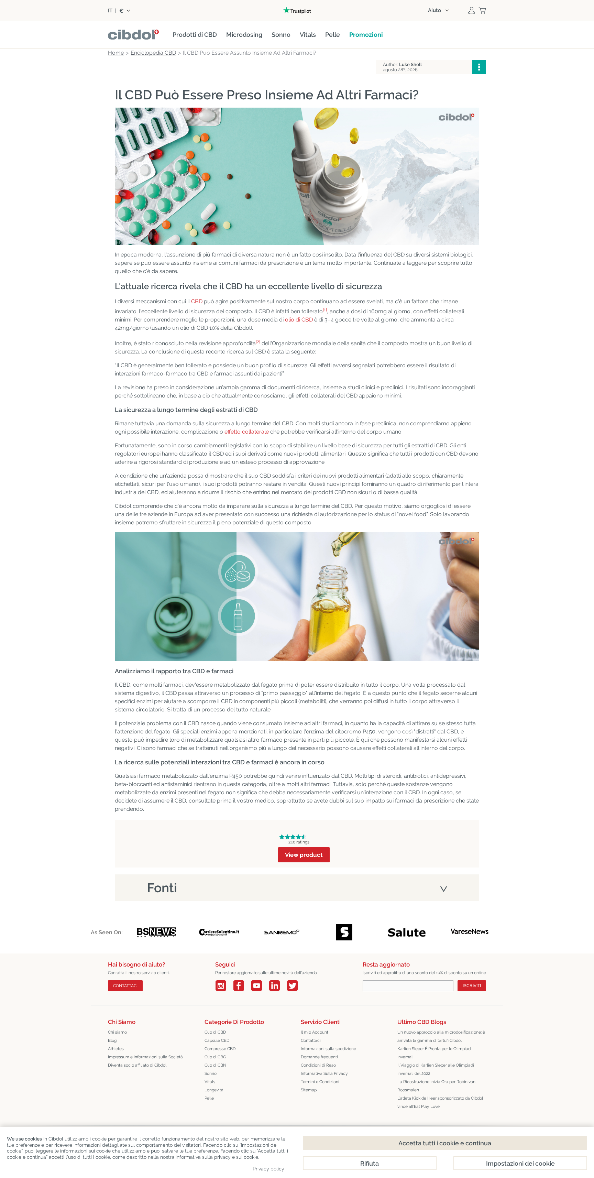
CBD (196, 301)
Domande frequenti (319, 1057)
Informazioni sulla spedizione (328, 1048)
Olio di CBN (215, 1065)
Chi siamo (117, 1032)
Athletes (116, 1048)
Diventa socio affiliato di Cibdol (137, 1065)
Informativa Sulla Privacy (324, 1073)
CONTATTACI (125, 985)
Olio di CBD (215, 1032)
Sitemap (309, 1090)
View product (304, 854)
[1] (325, 309)
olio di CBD (299, 319)
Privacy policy (268, 1168)
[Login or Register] (471, 10)
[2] (258, 341)
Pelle (209, 1098)
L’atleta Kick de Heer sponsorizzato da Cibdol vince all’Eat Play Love (440, 1102)
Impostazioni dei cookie (520, 1163)
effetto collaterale (246, 431)
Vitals (210, 1081)
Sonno (211, 1073)
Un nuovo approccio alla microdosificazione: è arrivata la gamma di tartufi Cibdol (441, 1036)
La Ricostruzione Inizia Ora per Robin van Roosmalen (436, 1085)
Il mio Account (314, 1032)
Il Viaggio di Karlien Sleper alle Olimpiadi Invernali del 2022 (435, 1069)
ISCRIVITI (472, 985)
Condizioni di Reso (318, 1065)
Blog (112, 1040)
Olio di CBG (215, 1057)
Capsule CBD (217, 1040)
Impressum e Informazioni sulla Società (145, 1057)
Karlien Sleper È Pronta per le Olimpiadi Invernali (434, 1052)
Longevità (214, 1090)
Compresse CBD (220, 1048)
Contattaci (311, 1040)
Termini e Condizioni (320, 1081)
